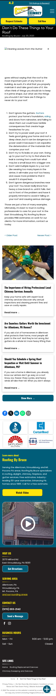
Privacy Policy (7, 684)
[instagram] (9, 623)
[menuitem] (6, 667)
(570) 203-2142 (11, 609)
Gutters (40, 113)
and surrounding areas (15, 594)
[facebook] (4, 623)
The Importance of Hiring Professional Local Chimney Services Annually (27, 289)
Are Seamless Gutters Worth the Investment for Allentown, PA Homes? (27, 325)
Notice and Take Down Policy (17, 686)
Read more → (12, 312)
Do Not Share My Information (27, 684)
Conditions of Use (46, 684)
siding (47, 116)
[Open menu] (52, 11)
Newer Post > (44, 235)
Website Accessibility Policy (39, 686)
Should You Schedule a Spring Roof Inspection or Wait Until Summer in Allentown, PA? (23, 363)
